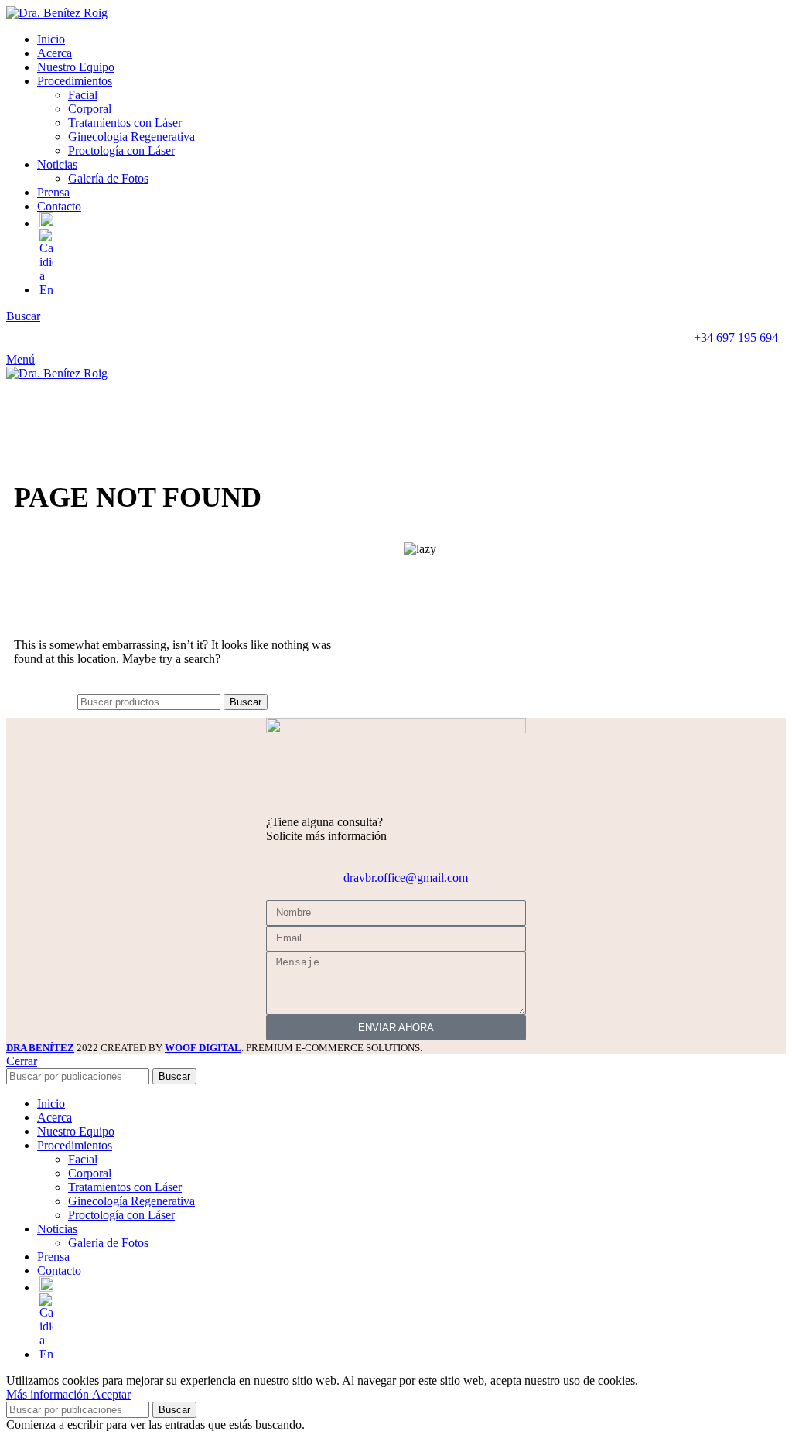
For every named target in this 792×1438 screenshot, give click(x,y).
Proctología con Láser (121, 150)
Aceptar (111, 1394)
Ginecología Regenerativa (131, 136)
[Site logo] (57, 12)
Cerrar (21, 1060)
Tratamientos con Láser (125, 122)
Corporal (89, 108)
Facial (82, 94)
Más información (49, 1394)
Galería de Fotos (108, 178)
